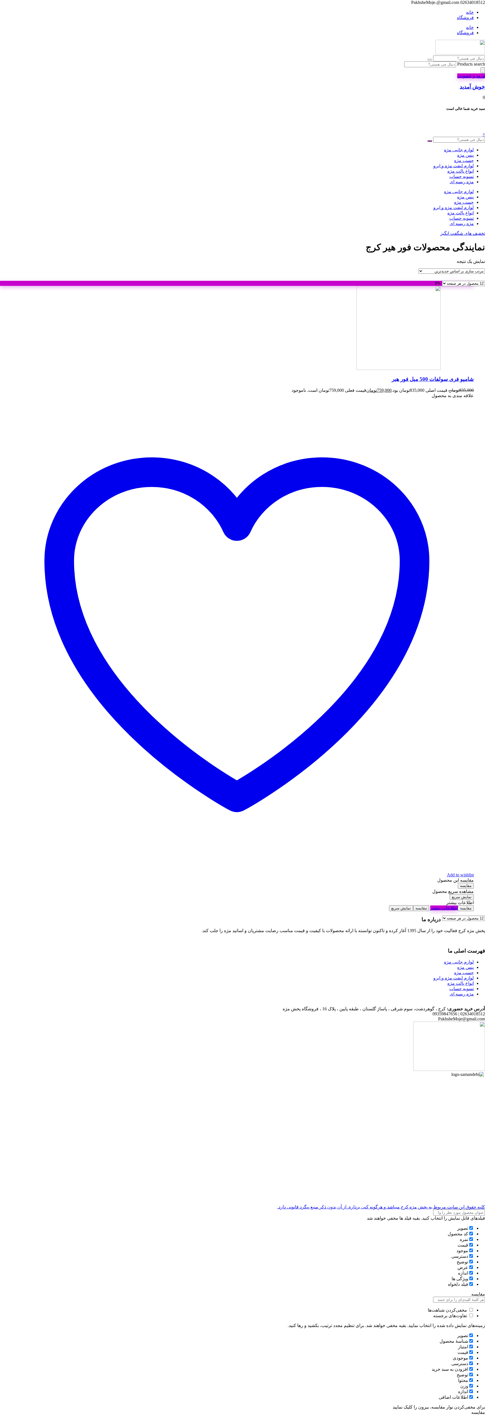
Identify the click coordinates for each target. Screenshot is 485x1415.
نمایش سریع (462, 897)
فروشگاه (465, 17)
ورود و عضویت (471, 75)
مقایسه (466, 886)
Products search (470, 64)
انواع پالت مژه (460, 171)
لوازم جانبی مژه (459, 149)
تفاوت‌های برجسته (450, 1315)
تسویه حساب (461, 176)
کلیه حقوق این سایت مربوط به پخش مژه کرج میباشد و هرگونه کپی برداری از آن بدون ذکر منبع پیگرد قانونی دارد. (381, 1207)
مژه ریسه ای (462, 181)
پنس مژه (465, 155)
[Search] (483, 70)
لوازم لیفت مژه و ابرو (453, 165)
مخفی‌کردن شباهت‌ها (448, 1310)
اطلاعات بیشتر (444, 907)
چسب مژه (464, 160)
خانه (470, 12)
